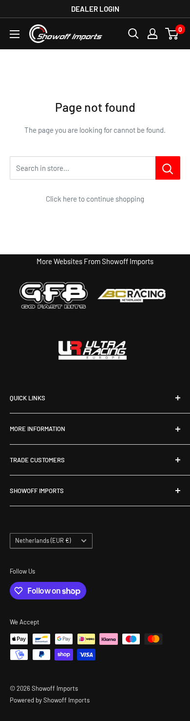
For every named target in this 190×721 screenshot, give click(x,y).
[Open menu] (14, 34)
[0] (172, 34)
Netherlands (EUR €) (43, 540)
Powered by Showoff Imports (50, 700)
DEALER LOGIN (95, 8)
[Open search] (133, 33)
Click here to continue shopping (95, 198)
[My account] (152, 33)
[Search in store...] (167, 168)
